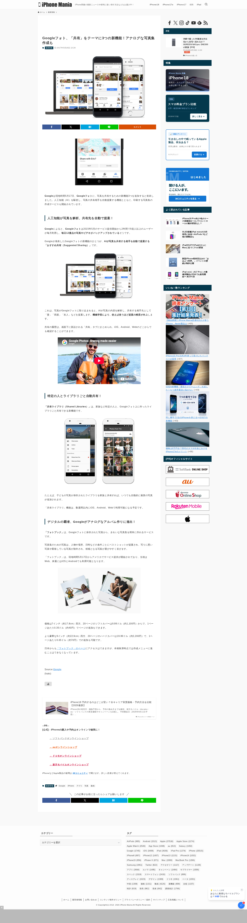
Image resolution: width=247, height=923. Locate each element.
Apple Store (185, 841)
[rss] (205, 22)
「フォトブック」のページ (71, 648)
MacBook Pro (185, 860)
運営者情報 (77, 900)
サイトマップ (159, 900)
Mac (167, 860)
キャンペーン (168, 870)
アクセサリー (170, 865)
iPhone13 (169, 855)
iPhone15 (134, 860)
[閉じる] (242, 890)
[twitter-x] (175, 22)
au (172, 846)
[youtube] (193, 22)
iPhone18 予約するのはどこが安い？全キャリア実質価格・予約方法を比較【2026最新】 (111, 704)
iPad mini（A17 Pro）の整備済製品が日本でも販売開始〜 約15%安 (195, 274)
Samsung (134, 865)
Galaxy (185, 846)
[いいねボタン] (48, 684)
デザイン (156, 879)
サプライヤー (189, 870)
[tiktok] (187, 22)
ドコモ (173, 879)
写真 (86, 786)
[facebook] (169, 22)
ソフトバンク (177, 874)
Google (57, 669)
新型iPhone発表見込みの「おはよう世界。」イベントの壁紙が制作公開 (195, 261)
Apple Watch (136, 846)
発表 (157, 889)
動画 (93, 786)
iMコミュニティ (80, 773)
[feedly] (199, 22)
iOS (148, 851)
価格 (146, 884)
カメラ (149, 870)
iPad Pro (178, 851)
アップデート (191, 865)
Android (150, 841)
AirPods (133, 841)
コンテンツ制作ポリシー (110, 900)
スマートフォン (155, 874)
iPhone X (151, 860)
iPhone (71, 786)
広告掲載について (176, 900)
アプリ (79, 786)
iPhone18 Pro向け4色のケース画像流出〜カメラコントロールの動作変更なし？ (195, 220)
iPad (162, 851)
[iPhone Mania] (55, 4)
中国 (132, 884)
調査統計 (172, 889)
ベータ (188, 879)
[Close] (2, 907)
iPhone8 (133, 855)
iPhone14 (188, 855)
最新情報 (49, 48)
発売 (144, 889)
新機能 (174, 884)
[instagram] (181, 22)
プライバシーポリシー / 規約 (137, 900)
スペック (134, 874)
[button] (51, 127)
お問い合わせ (91, 900)
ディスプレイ (136, 879)
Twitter (151, 865)
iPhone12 (151, 855)
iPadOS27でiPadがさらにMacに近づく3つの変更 (194, 246)
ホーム (66, 900)
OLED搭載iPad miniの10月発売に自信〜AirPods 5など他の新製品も (195, 234)
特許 (131, 889)
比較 (188, 884)
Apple (166, 841)
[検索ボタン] (206, 4)
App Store (157, 846)
